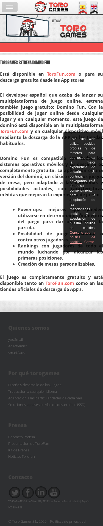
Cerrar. (89, 242)
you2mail (15, 339)
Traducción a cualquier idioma (32, 391)
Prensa (17, 425)
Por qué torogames (34, 373)
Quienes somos (28, 327)
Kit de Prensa (18, 450)
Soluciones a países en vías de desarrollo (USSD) (46, 404)
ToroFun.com (61, 74)
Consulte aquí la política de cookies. (82, 237)
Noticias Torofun (21, 456)
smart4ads (16, 352)
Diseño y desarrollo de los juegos (34, 385)
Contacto (20, 477)
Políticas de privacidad (68, 521)
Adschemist (17, 346)
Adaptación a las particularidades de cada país (45, 398)
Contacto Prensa (21, 437)
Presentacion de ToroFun (28, 443)
